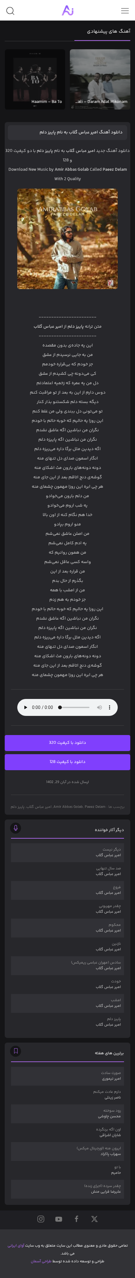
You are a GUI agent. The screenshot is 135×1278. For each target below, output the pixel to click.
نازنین (108, 947)
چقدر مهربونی (108, 909)
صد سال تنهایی (108, 871)
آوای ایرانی (16, 1246)
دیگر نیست (108, 852)
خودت (108, 984)
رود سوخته (109, 1114)
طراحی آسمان (41, 1262)
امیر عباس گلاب (38, 807)
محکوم (108, 928)
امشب (108, 1003)
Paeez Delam (95, 807)
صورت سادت (111, 1076)
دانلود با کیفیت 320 (67, 742)
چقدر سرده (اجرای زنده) (102, 1189)
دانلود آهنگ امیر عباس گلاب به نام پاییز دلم (81, 132)
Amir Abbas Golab (68, 807)
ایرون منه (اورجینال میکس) (99, 1151)
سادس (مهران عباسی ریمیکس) (96, 965)
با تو (116, 1170)
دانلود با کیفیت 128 (67, 762)
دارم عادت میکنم (107, 1095)
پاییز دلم (17, 807)
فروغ (108, 890)
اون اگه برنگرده (108, 1132)
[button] (10, 13)
